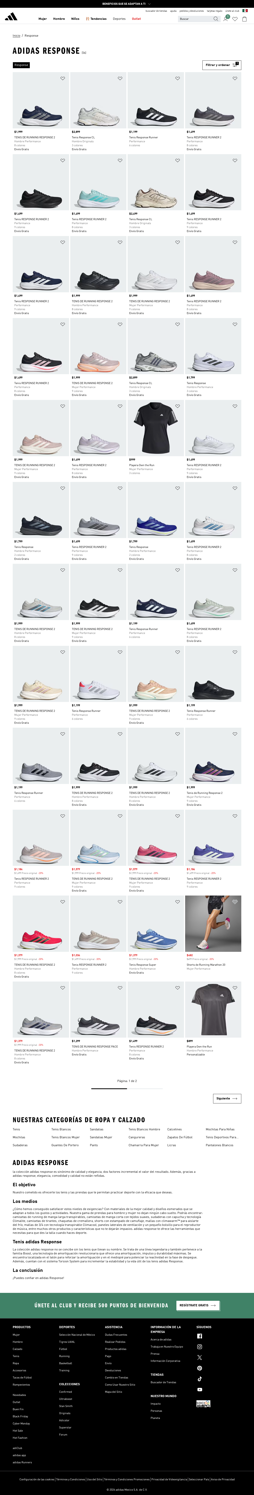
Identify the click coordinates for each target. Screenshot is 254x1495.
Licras (171, 1145)
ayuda (173, 11)
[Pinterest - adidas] (218, 1368)
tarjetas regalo (214, 11)
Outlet (136, 19)
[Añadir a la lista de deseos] (63, 79)
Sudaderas (20, 1145)
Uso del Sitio (94, 1479)
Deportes (119, 19)
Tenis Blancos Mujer (65, 1137)
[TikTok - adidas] (218, 1379)
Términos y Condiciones (70, 1479)
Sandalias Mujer (101, 1137)
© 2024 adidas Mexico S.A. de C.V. (127, 1489)
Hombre (59, 19)
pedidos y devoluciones (192, 11)
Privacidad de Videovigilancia (169, 1479)
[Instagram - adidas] (218, 1347)
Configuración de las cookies (36, 1479)
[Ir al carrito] (244, 19)
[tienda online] (11, 17)
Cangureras (137, 1137)
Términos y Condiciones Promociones (127, 1479)
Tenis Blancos (61, 1129)
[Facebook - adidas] (218, 1336)
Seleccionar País (199, 1479)
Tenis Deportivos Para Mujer (221, 1138)
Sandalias (96, 1129)
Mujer (42, 19)
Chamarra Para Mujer (144, 1145)
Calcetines (174, 1129)
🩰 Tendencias (96, 19)
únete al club (232, 11)
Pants (94, 1145)
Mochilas (19, 1137)
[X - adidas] (218, 1358)
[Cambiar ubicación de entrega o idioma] (245, 11)
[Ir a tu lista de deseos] (235, 19)
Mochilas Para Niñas (220, 1129)
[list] (107, 65)
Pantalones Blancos (219, 1145)
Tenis (16, 1129)
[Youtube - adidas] (218, 1390)
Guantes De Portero (65, 1145)
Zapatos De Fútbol (179, 1137)
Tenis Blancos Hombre (144, 1129)
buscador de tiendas (156, 11)
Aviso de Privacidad (223, 1479)
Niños (75, 19)
